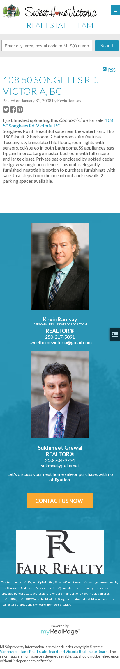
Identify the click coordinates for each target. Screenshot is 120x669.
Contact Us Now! (60, 501)
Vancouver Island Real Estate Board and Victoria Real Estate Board (54, 651)
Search (107, 45)
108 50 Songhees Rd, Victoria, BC (58, 122)
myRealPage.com (60, 632)
